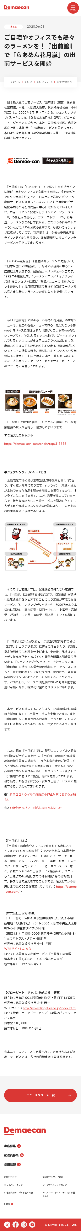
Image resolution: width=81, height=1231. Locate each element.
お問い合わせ (10, 1177)
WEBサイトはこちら (17, 948)
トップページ (14, 82)
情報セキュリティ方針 (53, 1177)
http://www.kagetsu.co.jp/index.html (49, 1008)
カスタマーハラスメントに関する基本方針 (59, 1194)
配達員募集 (11, 1155)
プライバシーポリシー (14, 1185)
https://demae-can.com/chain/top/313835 (35, 443)
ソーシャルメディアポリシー (56, 1185)
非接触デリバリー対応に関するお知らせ (36, 808)
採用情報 (10, 1164)
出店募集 (10, 1146)
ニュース (28, 82)
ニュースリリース (45, 82)
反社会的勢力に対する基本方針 (18, 1192)
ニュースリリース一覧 (40, 1095)
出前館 (7, 1204)
